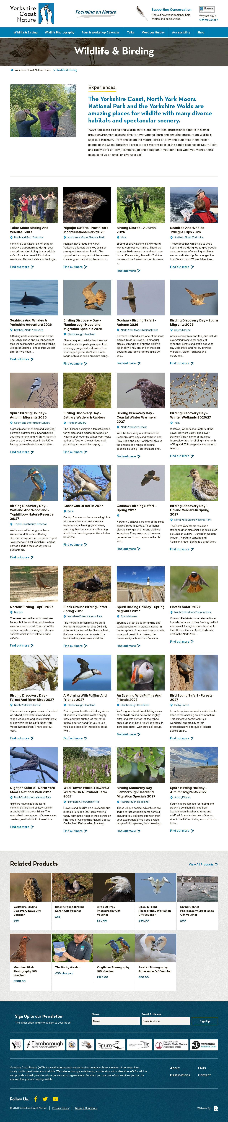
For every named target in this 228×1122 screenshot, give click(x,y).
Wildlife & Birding (26, 32)
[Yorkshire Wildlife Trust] (204, 1044)
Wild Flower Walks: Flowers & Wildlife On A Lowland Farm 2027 (86, 792)
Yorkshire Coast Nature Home (33, 70)
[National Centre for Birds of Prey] (16, 1044)
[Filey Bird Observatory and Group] (139, 1044)
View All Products (201, 864)
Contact (204, 1075)
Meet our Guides (153, 32)
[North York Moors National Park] (171, 1044)
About (175, 1068)
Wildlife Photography (59, 32)
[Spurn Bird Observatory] (110, 1044)
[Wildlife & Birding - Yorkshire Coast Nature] (32, 13)
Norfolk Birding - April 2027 (31, 607)
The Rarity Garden (67, 967)
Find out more (19, 267)
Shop (200, 32)
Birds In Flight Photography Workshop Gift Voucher (155, 910)
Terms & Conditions (86, 1108)
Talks (130, 32)
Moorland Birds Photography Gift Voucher (25, 971)
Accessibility (181, 32)
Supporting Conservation (171, 9)
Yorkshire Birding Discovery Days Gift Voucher (27, 910)
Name (96, 1014)
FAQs (202, 1068)
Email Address (151, 1014)
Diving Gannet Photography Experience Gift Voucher (197, 910)
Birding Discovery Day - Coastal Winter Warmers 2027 (136, 417)
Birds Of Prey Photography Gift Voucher (108, 910)
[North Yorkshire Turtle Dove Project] (86, 1044)
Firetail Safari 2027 (185, 607)
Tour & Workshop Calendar (101, 32)
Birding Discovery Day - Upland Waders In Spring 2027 (189, 510)
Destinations (180, 1075)
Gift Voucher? (208, 20)
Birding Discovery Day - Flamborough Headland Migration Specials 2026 (82, 324)
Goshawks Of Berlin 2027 (83, 506)
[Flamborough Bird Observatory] (44, 1044)
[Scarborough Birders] (72, 1044)
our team (128, 1067)
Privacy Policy (60, 1108)
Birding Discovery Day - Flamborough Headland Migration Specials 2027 (136, 792)
